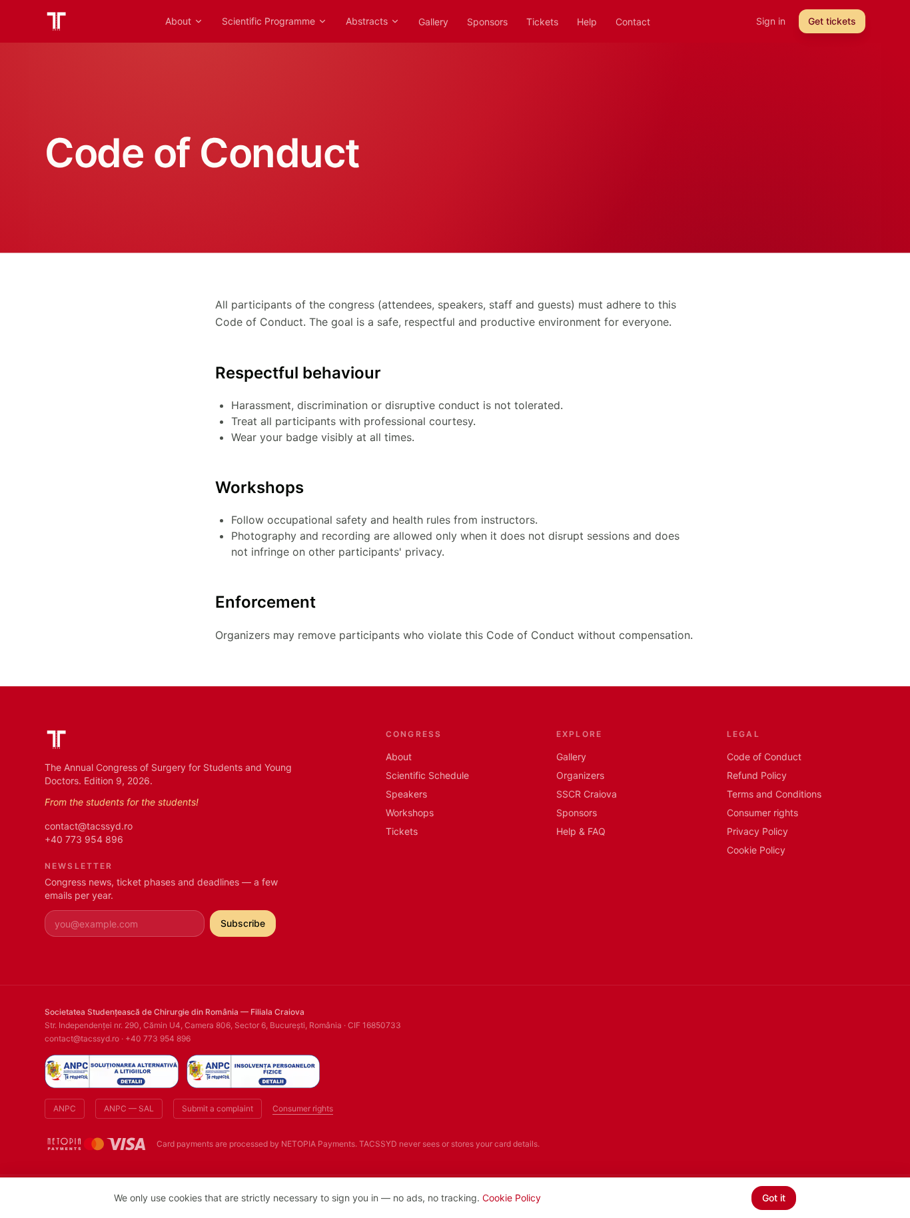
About (178, 21)
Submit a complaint (217, 1108)
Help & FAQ (581, 831)
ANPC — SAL (129, 1108)
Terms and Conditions (774, 794)
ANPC (64, 1108)
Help (587, 21)
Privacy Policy (757, 831)
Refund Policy (757, 775)
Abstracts (367, 21)
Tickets (542, 21)
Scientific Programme (268, 21)
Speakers (406, 794)
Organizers (580, 775)
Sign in (770, 21)
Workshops (410, 812)
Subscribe (243, 923)
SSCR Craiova (586, 794)
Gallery (433, 21)
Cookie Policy (756, 850)
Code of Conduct (764, 756)
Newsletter (79, 866)
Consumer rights (762, 812)
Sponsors (487, 21)
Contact (633, 21)
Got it (773, 1197)
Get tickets (832, 21)
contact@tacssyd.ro (89, 826)
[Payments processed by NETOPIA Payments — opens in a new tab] (97, 1144)
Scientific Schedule (427, 775)
